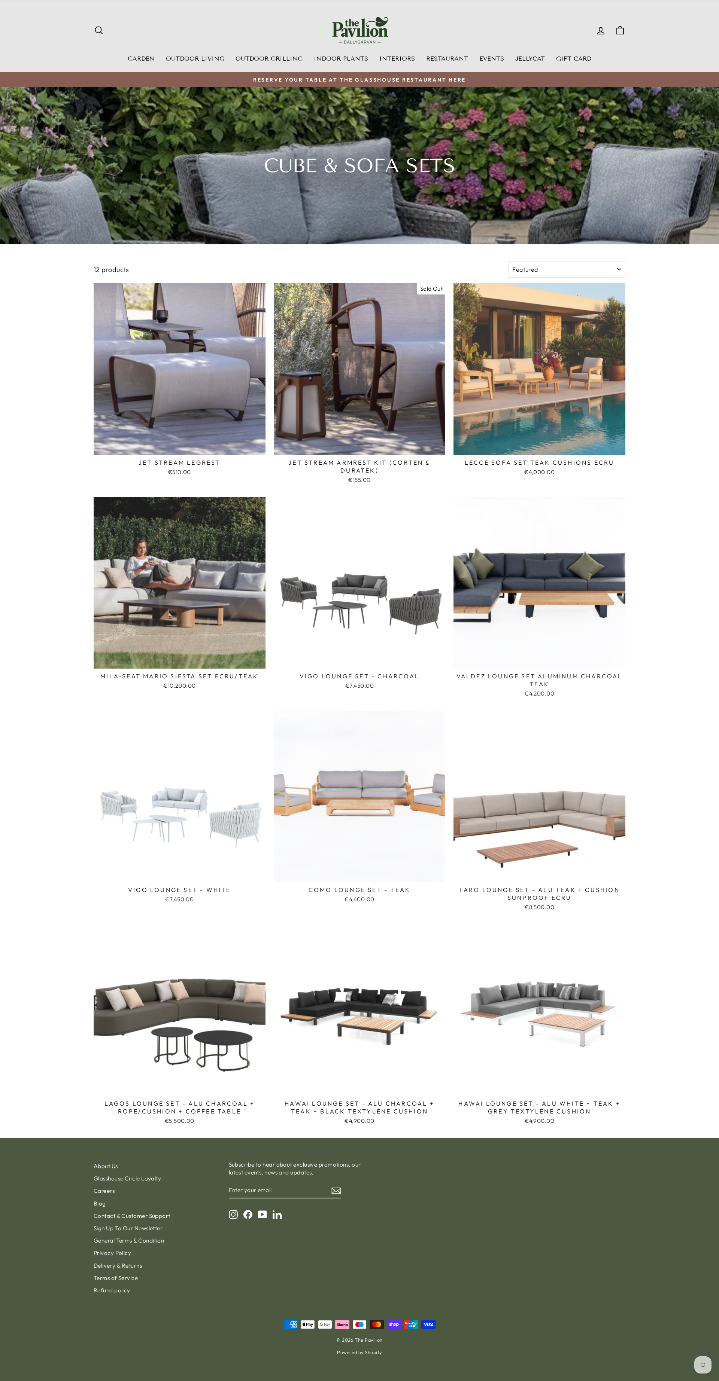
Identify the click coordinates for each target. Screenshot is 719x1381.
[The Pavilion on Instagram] (233, 1214)
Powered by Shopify (359, 1352)
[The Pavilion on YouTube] (262, 1214)
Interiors (397, 58)
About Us (106, 1166)
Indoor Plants (341, 58)
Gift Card (573, 58)
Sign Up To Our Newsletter (128, 1228)
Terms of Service (116, 1277)
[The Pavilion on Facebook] (247, 1214)
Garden (141, 58)
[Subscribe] (336, 1190)
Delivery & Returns (118, 1265)
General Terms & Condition (129, 1240)
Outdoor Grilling (269, 58)
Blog (100, 1203)
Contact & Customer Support (132, 1215)
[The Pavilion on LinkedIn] (277, 1214)
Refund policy (112, 1290)
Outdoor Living (195, 58)
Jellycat (530, 58)
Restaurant (447, 58)
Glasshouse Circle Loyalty (127, 1178)
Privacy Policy (112, 1252)
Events (491, 58)
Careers (104, 1190)
